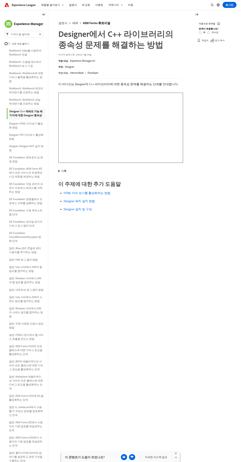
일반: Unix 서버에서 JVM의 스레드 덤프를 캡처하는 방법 (25, 299)
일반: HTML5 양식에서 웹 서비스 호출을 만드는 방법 (26, 337)
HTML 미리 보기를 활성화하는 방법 (87, 193)
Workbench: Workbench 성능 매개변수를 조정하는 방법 (24, 101)
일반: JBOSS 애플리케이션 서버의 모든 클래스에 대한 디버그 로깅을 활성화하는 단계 (26, 365)
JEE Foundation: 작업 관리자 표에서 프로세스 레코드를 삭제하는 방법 (26, 187)
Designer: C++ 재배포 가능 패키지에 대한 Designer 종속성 (26, 113)
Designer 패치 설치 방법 (79, 201)
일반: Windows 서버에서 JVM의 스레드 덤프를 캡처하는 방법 (26, 312)
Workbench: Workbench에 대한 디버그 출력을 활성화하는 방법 (26, 77)
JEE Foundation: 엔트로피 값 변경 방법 (26, 159)
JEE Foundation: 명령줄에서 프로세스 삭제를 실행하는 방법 (25, 201)
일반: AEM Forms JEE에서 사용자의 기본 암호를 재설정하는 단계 (26, 426)
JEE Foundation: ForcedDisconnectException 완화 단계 (25, 237)
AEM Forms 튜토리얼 (96, 23)
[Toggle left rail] (44, 15)
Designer (69, 66)
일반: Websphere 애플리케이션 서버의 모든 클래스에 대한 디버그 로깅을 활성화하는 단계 (26, 382)
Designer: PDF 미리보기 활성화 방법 (26, 136)
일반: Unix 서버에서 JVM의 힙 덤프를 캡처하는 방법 (25, 269)
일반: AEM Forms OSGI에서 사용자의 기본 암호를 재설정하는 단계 (25, 441)
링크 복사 (220, 40)
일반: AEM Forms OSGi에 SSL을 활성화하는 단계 (26, 397)
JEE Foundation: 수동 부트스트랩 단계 (25, 212)
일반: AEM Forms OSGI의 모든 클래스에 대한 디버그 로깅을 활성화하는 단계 (25, 350)
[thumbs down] (132, 457)
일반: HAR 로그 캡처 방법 (23, 259)
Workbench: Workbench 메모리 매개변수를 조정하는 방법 (26, 90)
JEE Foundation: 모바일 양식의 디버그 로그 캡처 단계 (25, 223)
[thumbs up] (124, 457)
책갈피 (205, 40)
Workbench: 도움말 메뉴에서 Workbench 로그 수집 (25, 64)
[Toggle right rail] (197, 15)
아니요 (215, 32)
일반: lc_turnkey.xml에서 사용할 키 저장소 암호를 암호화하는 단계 (26, 411)
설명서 (62, 23)
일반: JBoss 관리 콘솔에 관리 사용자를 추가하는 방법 (25, 250)
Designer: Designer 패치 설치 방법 (26, 148)
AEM (75, 23)
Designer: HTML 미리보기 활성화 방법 (26, 125)
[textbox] (24, 34)
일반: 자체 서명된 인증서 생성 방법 (26, 325)
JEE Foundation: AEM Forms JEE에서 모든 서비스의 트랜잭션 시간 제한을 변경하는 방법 (25, 172)
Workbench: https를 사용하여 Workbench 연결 (25, 52)
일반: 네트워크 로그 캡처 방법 (26, 289)
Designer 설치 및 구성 (78, 209)
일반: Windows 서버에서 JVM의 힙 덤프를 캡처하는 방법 (25, 280)
